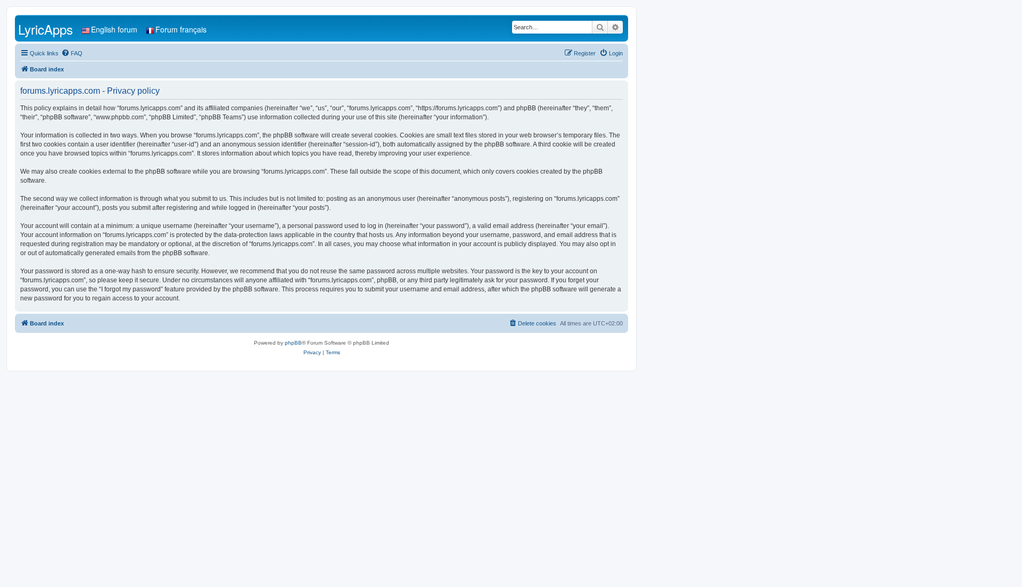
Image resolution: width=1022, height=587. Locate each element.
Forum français (181, 29)
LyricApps (45, 29)
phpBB (293, 343)
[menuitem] (72, 53)
